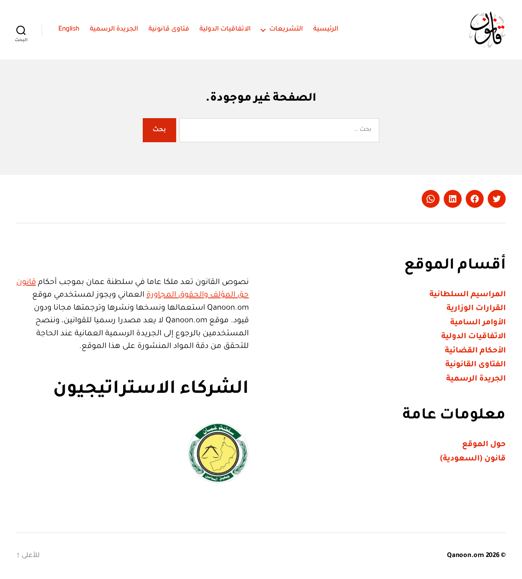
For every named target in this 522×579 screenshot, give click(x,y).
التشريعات (286, 29)
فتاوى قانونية (168, 29)
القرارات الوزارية (476, 308)
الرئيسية (325, 29)
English (69, 29)
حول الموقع (484, 444)
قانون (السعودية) (473, 459)
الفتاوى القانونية (475, 365)
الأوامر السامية (478, 323)
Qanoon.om (465, 555)
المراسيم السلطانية (467, 295)
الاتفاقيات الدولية (225, 29)
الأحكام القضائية (475, 351)
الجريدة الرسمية (114, 29)
